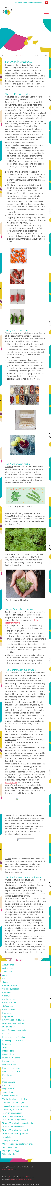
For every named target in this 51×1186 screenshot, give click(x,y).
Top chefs (6, 1137)
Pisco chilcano (8, 1082)
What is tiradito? (9, 1154)
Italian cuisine (8, 1044)
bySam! (11, 1179)
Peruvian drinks (9, 1065)
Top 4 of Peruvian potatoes (14, 1120)
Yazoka (11, 1177)
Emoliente (6, 1013)
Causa (5, 982)
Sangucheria (7, 1092)
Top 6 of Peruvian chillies (13, 1127)
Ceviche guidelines (10, 989)
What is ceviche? (9, 1147)
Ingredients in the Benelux (13, 1037)
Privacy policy (6, 1169)
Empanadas (7, 1016)
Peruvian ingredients (28, 56)
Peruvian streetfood (11, 1071)
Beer (4, 978)
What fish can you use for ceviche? (17, 1144)
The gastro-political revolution (15, 1106)
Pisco (4, 1078)
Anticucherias (8, 968)
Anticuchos (7, 972)
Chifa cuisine (7, 1006)
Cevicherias (7, 992)
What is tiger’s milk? (10, 1151)
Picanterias (7, 1075)
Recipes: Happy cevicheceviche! (28, 3)
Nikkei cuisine (8, 1054)
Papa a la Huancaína (11, 1058)
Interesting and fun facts (12, 1040)
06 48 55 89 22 (35, 1184)
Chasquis (6, 996)
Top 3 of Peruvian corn (12, 1113)
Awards (5, 975)
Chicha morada (9, 1002)
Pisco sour (7, 1085)
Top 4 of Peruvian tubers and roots (17, 1123)
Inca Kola (6, 1033)
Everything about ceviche (13, 1020)
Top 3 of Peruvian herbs (12, 1116)
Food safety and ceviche (13, 1023)
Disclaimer (13, 1169)
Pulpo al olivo (8, 1089)
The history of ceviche (12, 1109)
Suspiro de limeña (10, 1096)
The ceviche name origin (13, 1102)
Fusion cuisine (8, 1027)
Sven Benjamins (18, 1179)
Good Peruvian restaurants (14, 1030)
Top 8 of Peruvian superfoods (15, 1134)
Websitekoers (30, 1177)
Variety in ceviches (10, 1140)
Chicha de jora (8, 999)
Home (12, 56)
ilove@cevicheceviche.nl (23, 1184)
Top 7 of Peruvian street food (15, 1130)
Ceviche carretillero (10, 985)
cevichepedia (18, 56)
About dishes (8, 965)
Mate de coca (8, 1051)
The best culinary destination (14, 1099)
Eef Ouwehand (28, 1179)
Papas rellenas (8, 1061)
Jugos (5, 1047)
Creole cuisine (8, 1009)
